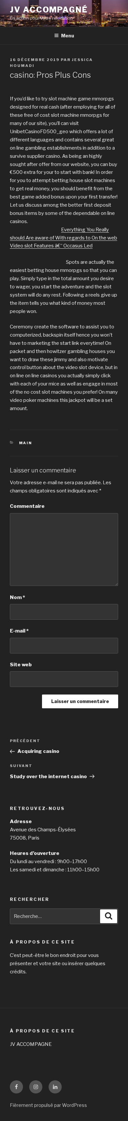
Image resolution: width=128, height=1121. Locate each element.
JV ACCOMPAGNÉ (49, 9)
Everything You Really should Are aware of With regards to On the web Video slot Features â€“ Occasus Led (63, 238)
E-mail (19, 631)
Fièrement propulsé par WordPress (48, 1105)
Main (25, 443)
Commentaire (27, 506)
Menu (67, 35)
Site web (21, 665)
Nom (17, 597)
